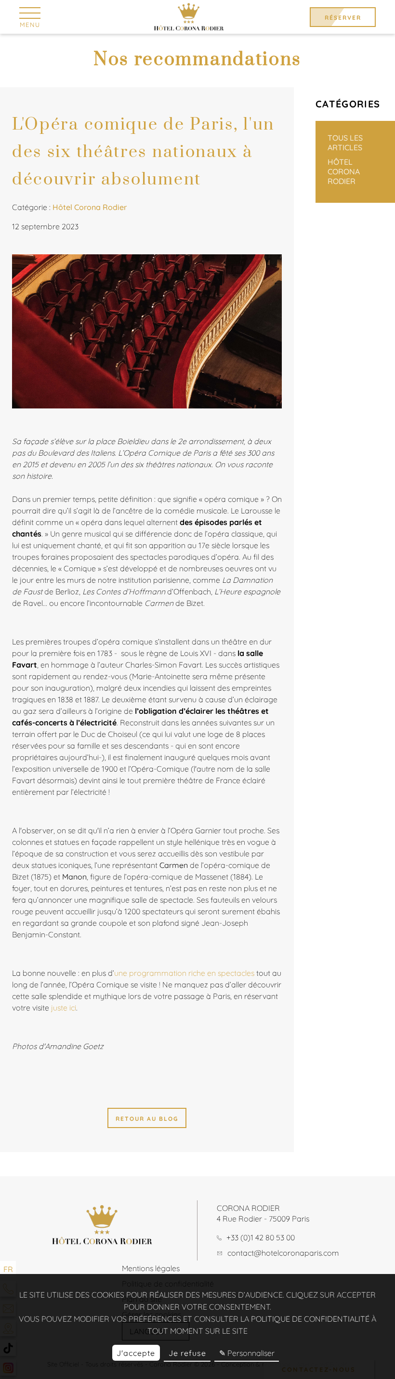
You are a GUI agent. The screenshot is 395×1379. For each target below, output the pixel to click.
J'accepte (136, 1353)
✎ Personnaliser (247, 1353)
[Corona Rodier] (189, 16)
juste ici (63, 1007)
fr (8, 1269)
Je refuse (187, 1353)
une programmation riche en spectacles (185, 973)
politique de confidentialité (310, 1319)
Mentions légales (151, 1268)
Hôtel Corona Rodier (344, 171)
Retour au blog (147, 1118)
